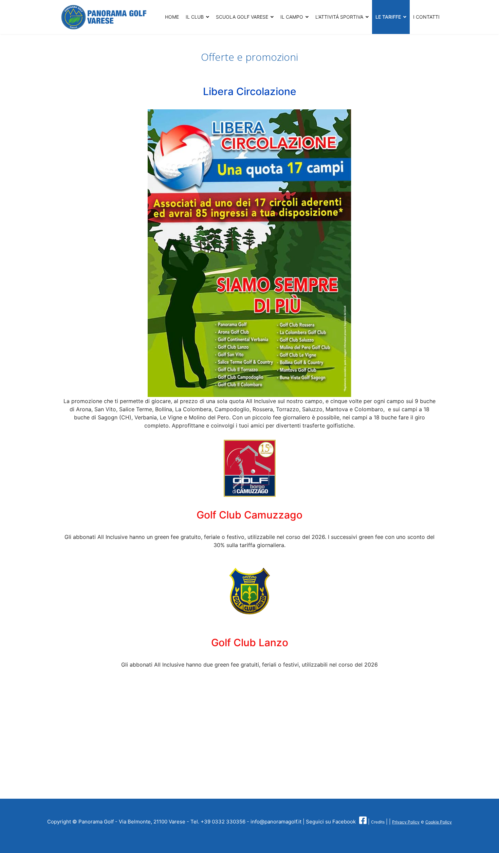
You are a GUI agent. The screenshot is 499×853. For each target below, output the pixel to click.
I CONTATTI (426, 17)
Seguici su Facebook (331, 821)
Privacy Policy (406, 821)
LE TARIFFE (388, 17)
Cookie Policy (438, 821)
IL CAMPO (291, 17)
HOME (172, 17)
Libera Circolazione (249, 91)
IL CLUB (195, 17)
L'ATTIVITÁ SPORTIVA (339, 17)
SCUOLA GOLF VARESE (242, 17)
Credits (378, 821)
